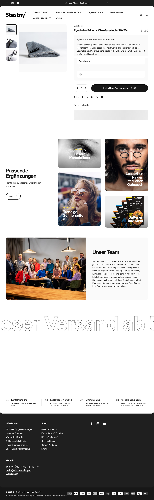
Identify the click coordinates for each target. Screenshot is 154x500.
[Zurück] (47, 3)
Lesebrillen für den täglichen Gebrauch (134, 179)
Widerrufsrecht (11, 496)
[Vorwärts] (107, 3)
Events (44, 449)
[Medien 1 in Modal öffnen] (43, 48)
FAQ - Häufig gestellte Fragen (19, 429)
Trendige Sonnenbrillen (73, 215)
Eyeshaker (78, 26)
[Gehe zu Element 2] (11, 42)
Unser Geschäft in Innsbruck (18, 449)
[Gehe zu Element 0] (11, 29)
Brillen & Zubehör (49, 429)
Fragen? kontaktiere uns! (17, 445)
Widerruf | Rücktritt (14, 437)
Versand (40, 496)
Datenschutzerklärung (24, 496)
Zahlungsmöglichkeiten (16, 441)
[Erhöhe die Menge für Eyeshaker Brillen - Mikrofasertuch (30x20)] (86, 88)
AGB (34, 496)
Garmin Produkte (49, 445)
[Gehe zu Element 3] (11, 55)
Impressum (47, 496)
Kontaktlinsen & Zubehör (52, 433)
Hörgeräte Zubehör (50, 437)
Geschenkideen (48, 441)
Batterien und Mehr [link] (135, 219)
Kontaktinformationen (60, 496)
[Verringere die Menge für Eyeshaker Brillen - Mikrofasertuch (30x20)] (77, 88)
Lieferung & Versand (15, 433)
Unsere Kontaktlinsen (79, 157)
